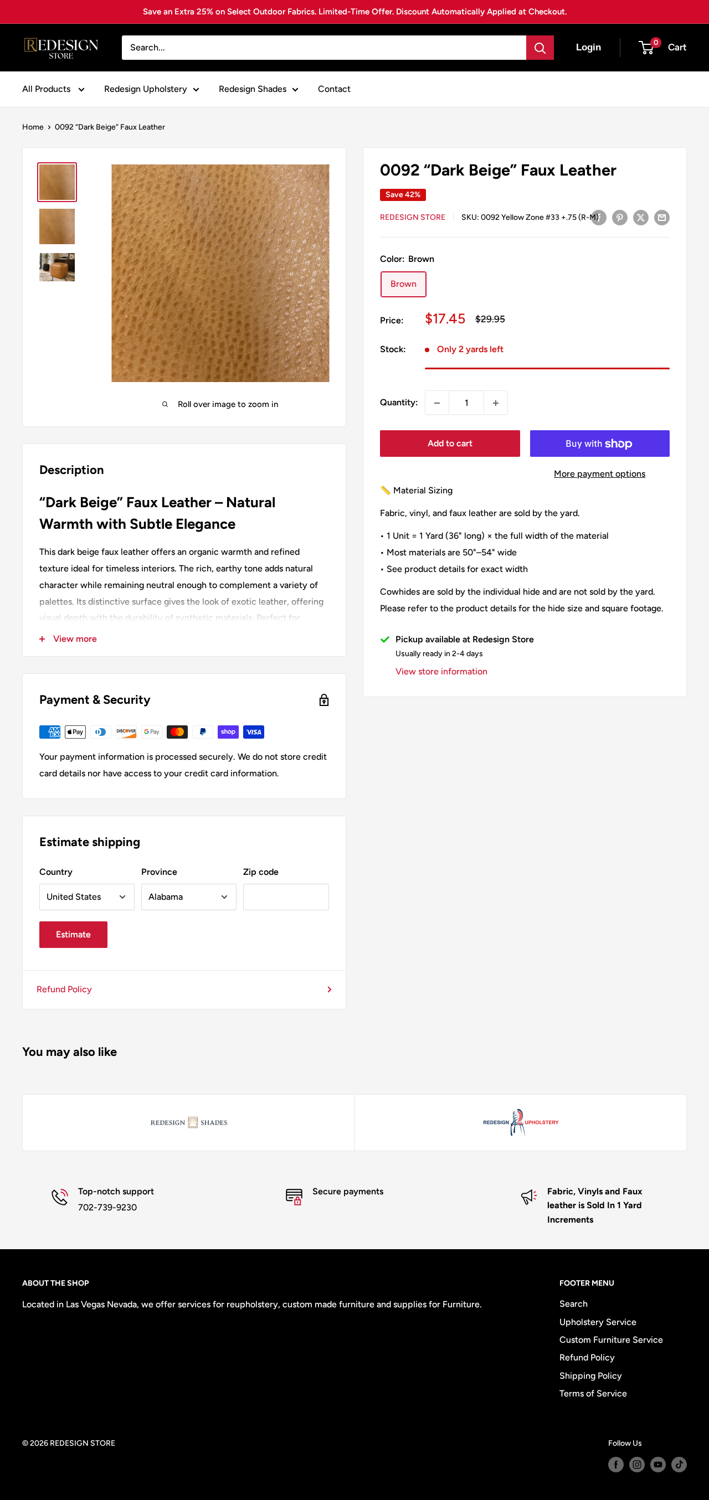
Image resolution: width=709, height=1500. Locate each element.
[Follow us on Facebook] (616, 1464)
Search (573, 1303)
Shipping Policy (590, 1375)
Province (159, 872)
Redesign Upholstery (145, 89)
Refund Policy (64, 989)
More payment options (599, 474)
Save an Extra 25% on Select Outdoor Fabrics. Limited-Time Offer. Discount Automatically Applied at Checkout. (355, 12)
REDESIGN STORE (412, 218)
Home (33, 127)
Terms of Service (593, 1393)
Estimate (73, 934)
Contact (334, 89)
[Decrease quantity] (437, 403)
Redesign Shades (252, 89)
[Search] (540, 47)
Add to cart (450, 444)
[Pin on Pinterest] (620, 217)
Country (56, 872)
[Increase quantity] (495, 403)
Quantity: (399, 403)
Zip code (261, 872)
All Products (47, 89)
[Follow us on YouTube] (658, 1464)
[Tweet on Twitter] (641, 217)
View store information (441, 672)
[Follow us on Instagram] (637, 1464)
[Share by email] (662, 217)
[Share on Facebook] (599, 217)
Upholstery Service (597, 1322)
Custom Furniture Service (611, 1339)
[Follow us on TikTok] (679, 1464)
